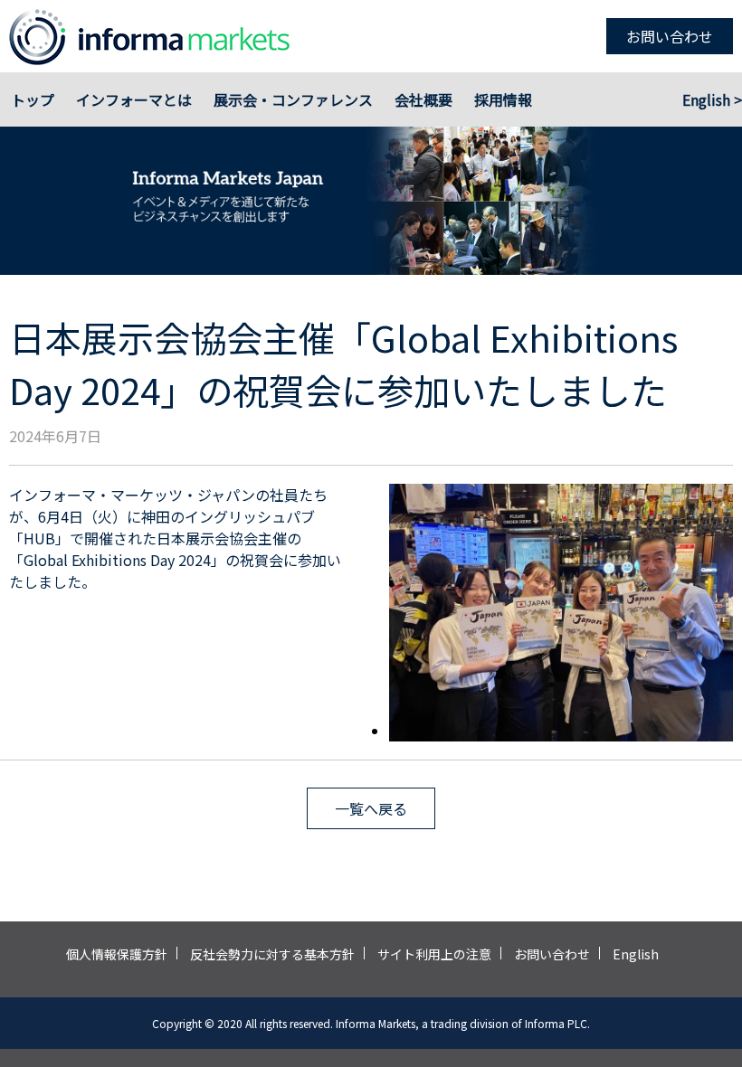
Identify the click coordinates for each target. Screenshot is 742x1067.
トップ (32, 99)
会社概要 (423, 99)
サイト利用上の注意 (434, 954)
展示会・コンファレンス (293, 99)
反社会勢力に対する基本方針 (272, 954)
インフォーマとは (134, 99)
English (636, 954)
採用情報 (503, 99)
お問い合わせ (669, 36)
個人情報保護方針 (116, 954)
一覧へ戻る (371, 808)
